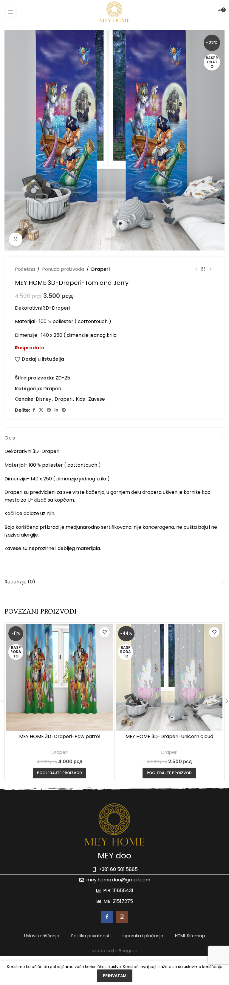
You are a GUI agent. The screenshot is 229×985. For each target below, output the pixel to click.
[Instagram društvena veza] (122, 917)
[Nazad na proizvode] (203, 269)
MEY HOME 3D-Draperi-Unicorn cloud (169, 736)
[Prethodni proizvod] (196, 269)
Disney (43, 399)
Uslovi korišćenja (41, 936)
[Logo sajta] (114, 11)
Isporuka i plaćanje (143, 936)
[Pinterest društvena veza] (49, 410)
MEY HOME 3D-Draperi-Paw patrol (59, 736)
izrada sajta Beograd (114, 951)
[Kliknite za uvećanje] (15, 239)
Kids (80, 399)
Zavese (96, 399)
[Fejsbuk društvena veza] (33, 410)
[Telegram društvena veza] (64, 410)
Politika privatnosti (91, 936)
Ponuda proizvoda (63, 269)
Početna (25, 269)
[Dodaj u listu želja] (104, 632)
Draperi (100, 269)
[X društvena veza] (41, 410)
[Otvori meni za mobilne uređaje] (10, 12)
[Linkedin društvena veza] (56, 410)
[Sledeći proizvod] (210, 269)
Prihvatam (114, 975)
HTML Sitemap (190, 936)
